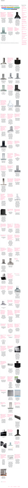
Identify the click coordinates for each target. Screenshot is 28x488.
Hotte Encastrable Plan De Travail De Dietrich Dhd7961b (24, 17)
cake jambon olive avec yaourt (7, 9)
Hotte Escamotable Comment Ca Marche (24, 42)
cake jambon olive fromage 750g (10, 7)
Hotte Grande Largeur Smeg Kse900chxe (24, 33)
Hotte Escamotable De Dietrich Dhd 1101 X (24, 44)
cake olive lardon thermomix (10, 8)
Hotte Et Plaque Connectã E (23, 37)
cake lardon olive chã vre (17, 7)
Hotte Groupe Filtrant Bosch (24, 9)
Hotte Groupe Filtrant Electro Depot (24, 27)
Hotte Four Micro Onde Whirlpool (24, 25)
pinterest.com (4, 481)
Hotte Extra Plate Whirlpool (23, 15)
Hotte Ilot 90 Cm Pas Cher (24, 11)
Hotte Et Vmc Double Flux (24, 39)
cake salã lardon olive (3, 7)
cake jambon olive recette (16, 8)
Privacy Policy (15, 486)
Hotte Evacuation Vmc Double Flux (24, 13)
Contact (11, 486)
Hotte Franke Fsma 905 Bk (24, 29)
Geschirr (3, 0)
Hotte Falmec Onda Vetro (24, 31)
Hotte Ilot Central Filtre (24, 40)
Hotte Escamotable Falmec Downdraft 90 (24, 21)
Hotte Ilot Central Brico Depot (24, 23)
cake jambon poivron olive (14, 9)
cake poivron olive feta (4, 8)
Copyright (19, 486)
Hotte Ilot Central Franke (24, 35)
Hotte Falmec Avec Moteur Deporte (24, 19)
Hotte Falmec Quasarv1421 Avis (24, 7)
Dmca (9, 486)
